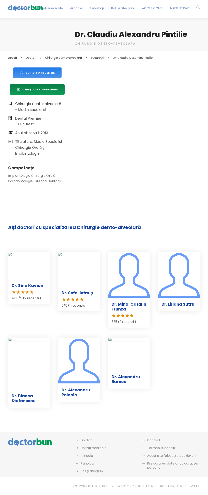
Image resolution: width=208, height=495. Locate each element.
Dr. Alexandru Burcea (126, 379)
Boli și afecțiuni (123, 8)
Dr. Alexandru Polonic (76, 392)
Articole (76, 8)
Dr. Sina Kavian (27, 285)
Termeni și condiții (161, 448)
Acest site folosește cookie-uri (171, 455)
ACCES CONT (152, 8)
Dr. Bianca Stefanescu (24, 398)
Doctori (23, 8)
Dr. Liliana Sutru (177, 304)
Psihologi (96, 8)
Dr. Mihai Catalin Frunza (129, 306)
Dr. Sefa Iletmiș (77, 293)
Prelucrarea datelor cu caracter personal (173, 465)
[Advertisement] (137, 95)
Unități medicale (50, 8)
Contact (153, 440)
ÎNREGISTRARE (179, 8)
